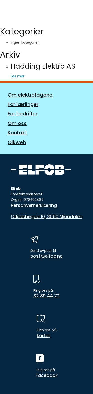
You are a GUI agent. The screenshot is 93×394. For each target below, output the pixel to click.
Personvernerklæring (34, 205)
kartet (43, 335)
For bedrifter (22, 113)
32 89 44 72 (46, 296)
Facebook (47, 375)
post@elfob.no (46, 256)
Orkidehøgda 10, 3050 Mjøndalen (46, 216)
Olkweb (17, 142)
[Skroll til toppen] (81, 382)
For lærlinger (23, 104)
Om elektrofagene (30, 94)
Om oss (17, 123)
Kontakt (17, 132)
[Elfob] (26, 13)
